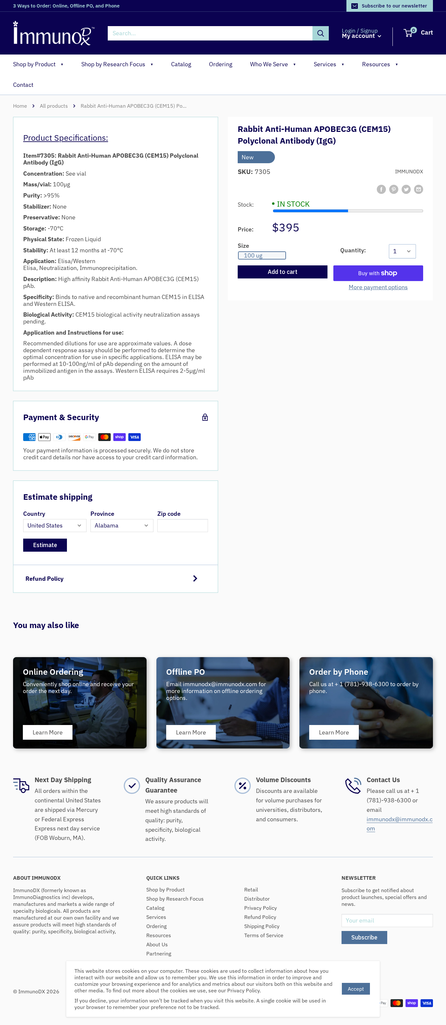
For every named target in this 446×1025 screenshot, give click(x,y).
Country (34, 513)
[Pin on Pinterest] (393, 189)
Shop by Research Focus (117, 64)
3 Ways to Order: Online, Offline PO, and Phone (66, 6)
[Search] (320, 33)
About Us (157, 944)
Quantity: (353, 250)
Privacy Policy (260, 908)
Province (102, 513)
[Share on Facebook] (381, 189)
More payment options (378, 287)
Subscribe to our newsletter (394, 6)
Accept (356, 989)
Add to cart (282, 272)
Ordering (220, 64)
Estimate (45, 545)
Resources (380, 64)
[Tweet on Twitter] (406, 189)
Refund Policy (44, 578)
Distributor (257, 898)
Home (20, 105)
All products (54, 105)
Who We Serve (273, 64)
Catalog (181, 64)
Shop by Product (38, 64)
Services (329, 64)
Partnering (158, 953)
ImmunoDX (409, 171)
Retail (251, 889)
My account (359, 35)
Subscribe (364, 937)
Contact (23, 84)
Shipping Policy (261, 926)
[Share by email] (418, 189)
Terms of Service (263, 935)
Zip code (169, 513)
